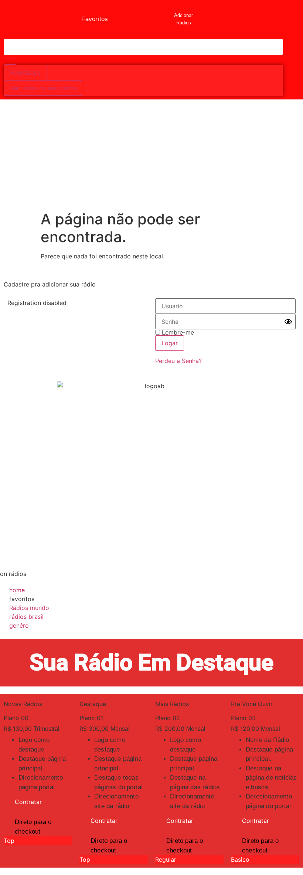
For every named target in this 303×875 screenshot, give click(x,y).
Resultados (25, 72)
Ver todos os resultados (43, 88)
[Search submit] (10, 61)
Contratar (28, 802)
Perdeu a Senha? (178, 360)
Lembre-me (177, 332)
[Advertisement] (151, 155)
